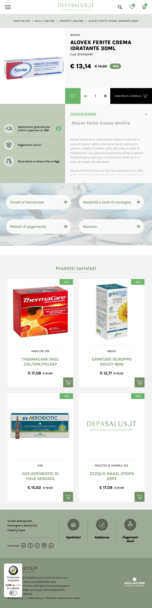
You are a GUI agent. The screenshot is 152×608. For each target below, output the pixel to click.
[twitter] (37, 546)
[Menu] (7, 7)
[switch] (13, 593)
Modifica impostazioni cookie (63, 598)
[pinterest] (44, 546)
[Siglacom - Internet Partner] (134, 585)
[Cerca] (120, 7)
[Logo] (76, 6)
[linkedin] (23, 546)
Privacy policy (15, 598)
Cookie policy (34, 598)
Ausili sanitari (45, 20)
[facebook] (30, 546)
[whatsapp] (51, 546)
